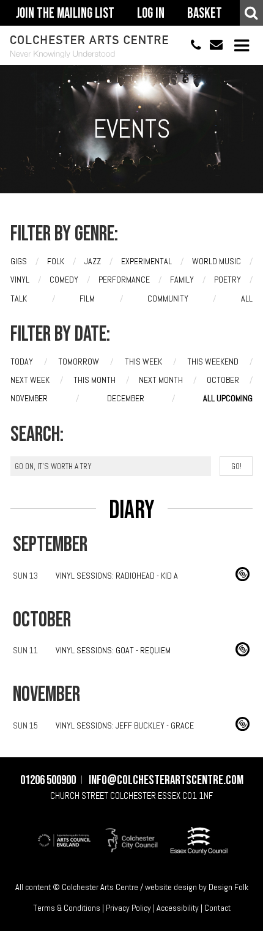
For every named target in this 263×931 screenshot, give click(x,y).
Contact (217, 907)
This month (94, 379)
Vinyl (19, 279)
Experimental (146, 261)
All (247, 298)
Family (182, 279)
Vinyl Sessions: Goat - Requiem (113, 650)
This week (143, 361)
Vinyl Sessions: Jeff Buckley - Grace (125, 725)
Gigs (18, 261)
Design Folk (228, 886)
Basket (204, 13)
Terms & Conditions (66, 907)
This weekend (213, 361)
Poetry (227, 279)
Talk (18, 298)
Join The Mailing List (65, 13)
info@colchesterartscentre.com (212, 45)
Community (167, 298)
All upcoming (228, 398)
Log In (151, 13)
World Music (216, 261)
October (223, 379)
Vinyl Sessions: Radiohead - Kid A (117, 575)
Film (87, 298)
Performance (124, 279)
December (125, 398)
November (29, 398)
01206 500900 (190, 45)
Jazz (92, 261)
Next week (30, 379)
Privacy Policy (128, 907)
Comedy (64, 279)
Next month (161, 379)
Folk (55, 261)
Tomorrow (78, 361)
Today (21, 361)
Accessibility (178, 907)
